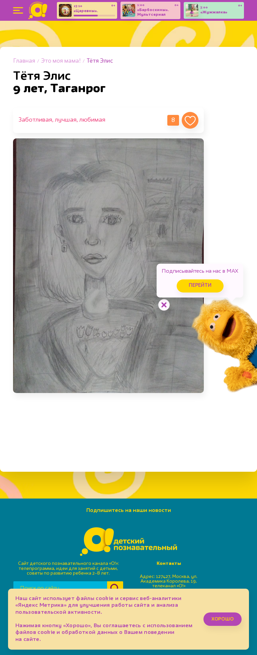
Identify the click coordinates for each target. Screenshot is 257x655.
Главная (24, 61)
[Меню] (18, 10)
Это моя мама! (61, 61)
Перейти (200, 285)
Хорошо (222, 619)
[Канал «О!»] (37, 10)
